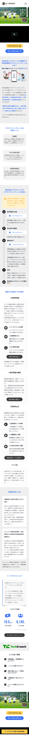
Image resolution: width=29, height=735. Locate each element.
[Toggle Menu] (25, 3)
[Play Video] (14, 34)
